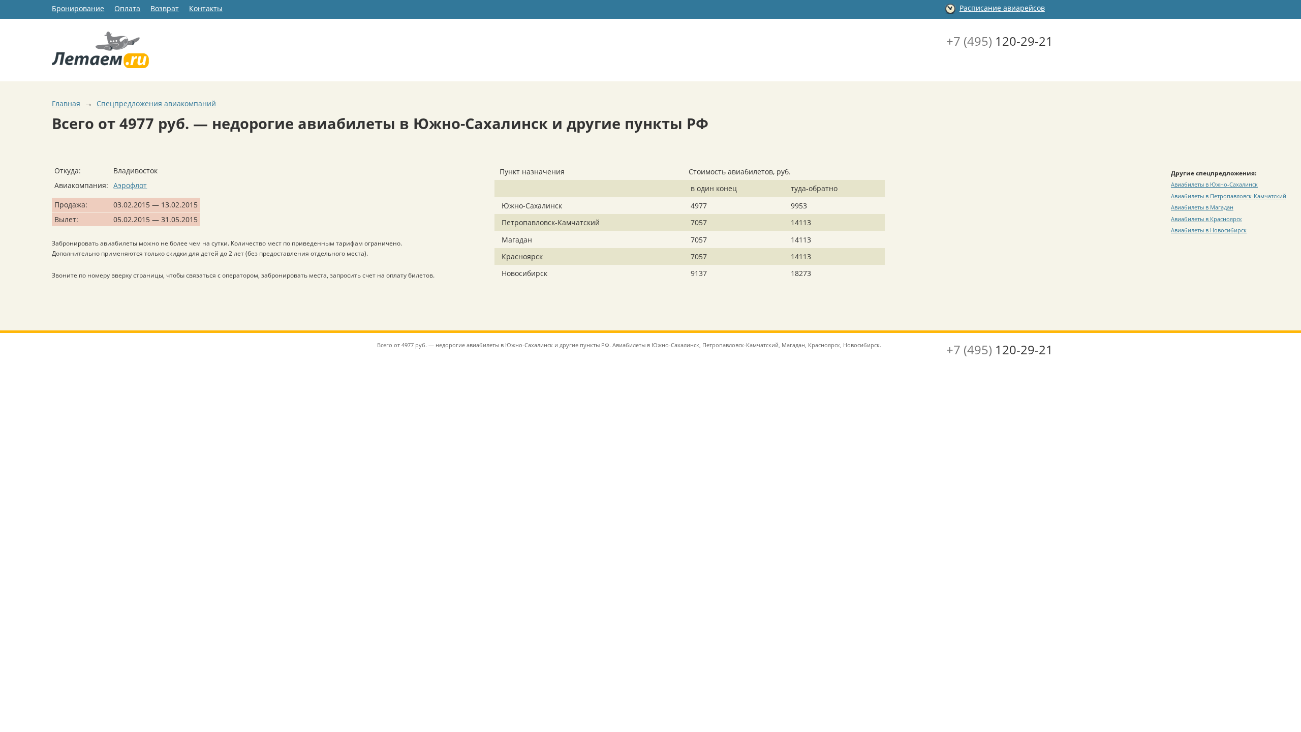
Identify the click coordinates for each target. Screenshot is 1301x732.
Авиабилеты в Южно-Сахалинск (1214, 184)
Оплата (127, 8)
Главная (66, 103)
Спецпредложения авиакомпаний (156, 103)
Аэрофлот (130, 185)
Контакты (206, 8)
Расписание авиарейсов (1002, 8)
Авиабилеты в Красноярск (1206, 219)
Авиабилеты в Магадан (1202, 207)
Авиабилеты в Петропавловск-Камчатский (1228, 196)
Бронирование (78, 8)
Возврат (164, 8)
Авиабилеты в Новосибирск (1209, 230)
